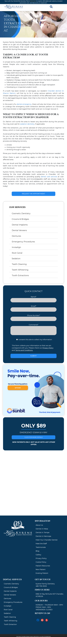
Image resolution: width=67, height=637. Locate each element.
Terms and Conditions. (24, 350)
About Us (39, 525)
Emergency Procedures (23, 241)
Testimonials (41, 547)
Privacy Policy (47, 348)
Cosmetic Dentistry (21, 213)
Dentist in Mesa (42, 529)
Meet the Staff (41, 544)
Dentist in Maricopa (43, 536)
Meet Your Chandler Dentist (46, 540)
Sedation (16, 258)
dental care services (49, 177)
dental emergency (24, 104)
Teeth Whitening (20, 270)
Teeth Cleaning (19, 264)
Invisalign (16, 247)
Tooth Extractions (20, 275)
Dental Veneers (19, 230)
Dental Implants (20, 225)
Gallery (38, 555)
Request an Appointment (33, 194)
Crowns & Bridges (20, 219)
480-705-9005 (41, 586)
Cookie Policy (41, 562)
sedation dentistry (27, 124)
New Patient (40, 569)
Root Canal (17, 253)
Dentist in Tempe (42, 532)
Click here (33, 1)
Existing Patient (42, 573)
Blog (37, 551)
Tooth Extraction (10, 624)
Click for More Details (34, 437)
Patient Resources (43, 566)
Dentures (16, 236)
